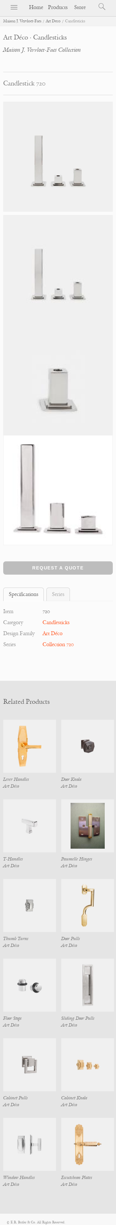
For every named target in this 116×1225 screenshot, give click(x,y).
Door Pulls (70, 938)
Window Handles (19, 1177)
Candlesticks (56, 622)
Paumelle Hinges (76, 859)
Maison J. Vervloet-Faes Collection (42, 49)
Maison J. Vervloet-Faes (22, 21)
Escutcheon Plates (76, 1177)
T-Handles (13, 859)
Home (36, 7)
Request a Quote (57, 567)
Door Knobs (71, 779)
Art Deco (53, 21)
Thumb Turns (15, 938)
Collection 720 (58, 644)
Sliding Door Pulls (77, 1018)
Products (58, 7)
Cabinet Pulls (15, 1098)
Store (80, 7)
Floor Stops (12, 1018)
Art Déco (53, 633)
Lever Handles (16, 779)
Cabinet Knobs (74, 1098)
